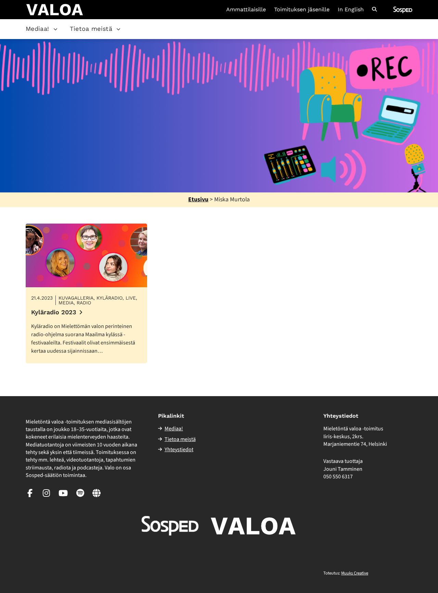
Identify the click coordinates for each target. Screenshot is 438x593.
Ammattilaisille (246, 9)
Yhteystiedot (179, 449)
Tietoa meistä (91, 28)
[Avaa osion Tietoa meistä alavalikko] (118, 29)
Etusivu (198, 199)
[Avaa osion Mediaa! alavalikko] (55, 29)
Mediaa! (37, 28)
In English (351, 9)
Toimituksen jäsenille (302, 9)
